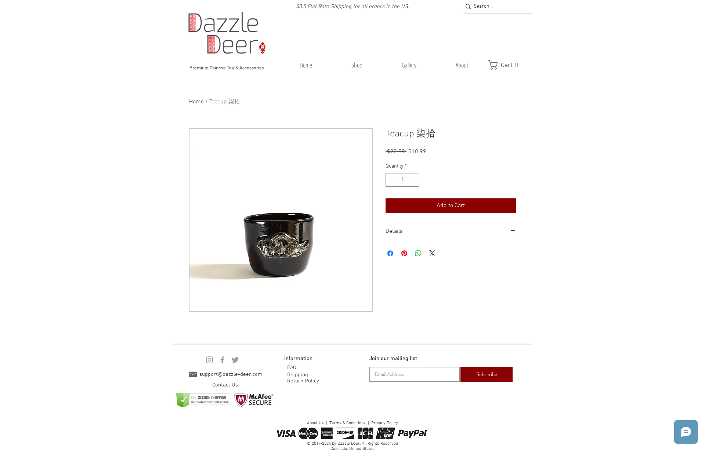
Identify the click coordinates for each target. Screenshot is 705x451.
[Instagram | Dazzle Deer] (209, 359)
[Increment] (413, 179)
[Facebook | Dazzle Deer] (222, 359)
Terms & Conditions (347, 423)
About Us (315, 423)
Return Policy (303, 381)
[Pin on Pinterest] (404, 253)
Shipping (297, 374)
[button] (357, 65)
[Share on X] (432, 253)
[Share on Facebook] (390, 253)
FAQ (291, 367)
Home (196, 102)
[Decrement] (391, 179)
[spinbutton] (402, 179)
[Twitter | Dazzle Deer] (235, 359)
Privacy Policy (384, 423)
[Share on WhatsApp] (418, 253)
